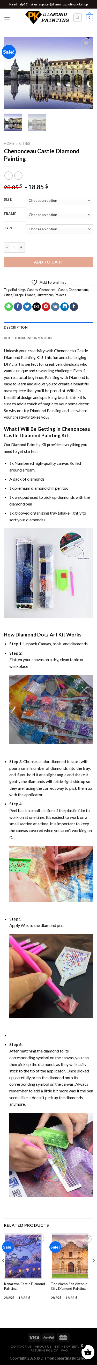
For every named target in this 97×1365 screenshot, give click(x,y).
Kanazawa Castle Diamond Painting (24, 1286)
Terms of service (70, 1346)
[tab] (48, 327)
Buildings (19, 290)
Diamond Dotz (32, 635)
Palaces (60, 295)
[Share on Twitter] (27, 306)
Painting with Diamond (65, 377)
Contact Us (21, 1346)
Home (9, 143)
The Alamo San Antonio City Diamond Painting (69, 1286)
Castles (32, 290)
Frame (10, 214)
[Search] (77, 17)
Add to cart (48, 261)
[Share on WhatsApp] (8, 306)
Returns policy (44, 1350)
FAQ (64, 1350)
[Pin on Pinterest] (46, 306)
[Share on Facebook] (18, 306)
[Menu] (7, 17)
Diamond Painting (46, 410)
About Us (43, 1346)
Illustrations (45, 295)
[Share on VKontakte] (55, 306)
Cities (24, 143)
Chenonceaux (78, 290)
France (30, 295)
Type (8, 228)
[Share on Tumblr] (74, 306)
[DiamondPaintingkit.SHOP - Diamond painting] (47, 17)
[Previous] (12, 73)
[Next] (84, 73)
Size (8, 200)
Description (16, 327)
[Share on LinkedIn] (64, 306)
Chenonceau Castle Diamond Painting (47, 432)
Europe (18, 295)
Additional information (28, 338)
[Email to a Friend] (36, 306)
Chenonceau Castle (53, 290)
